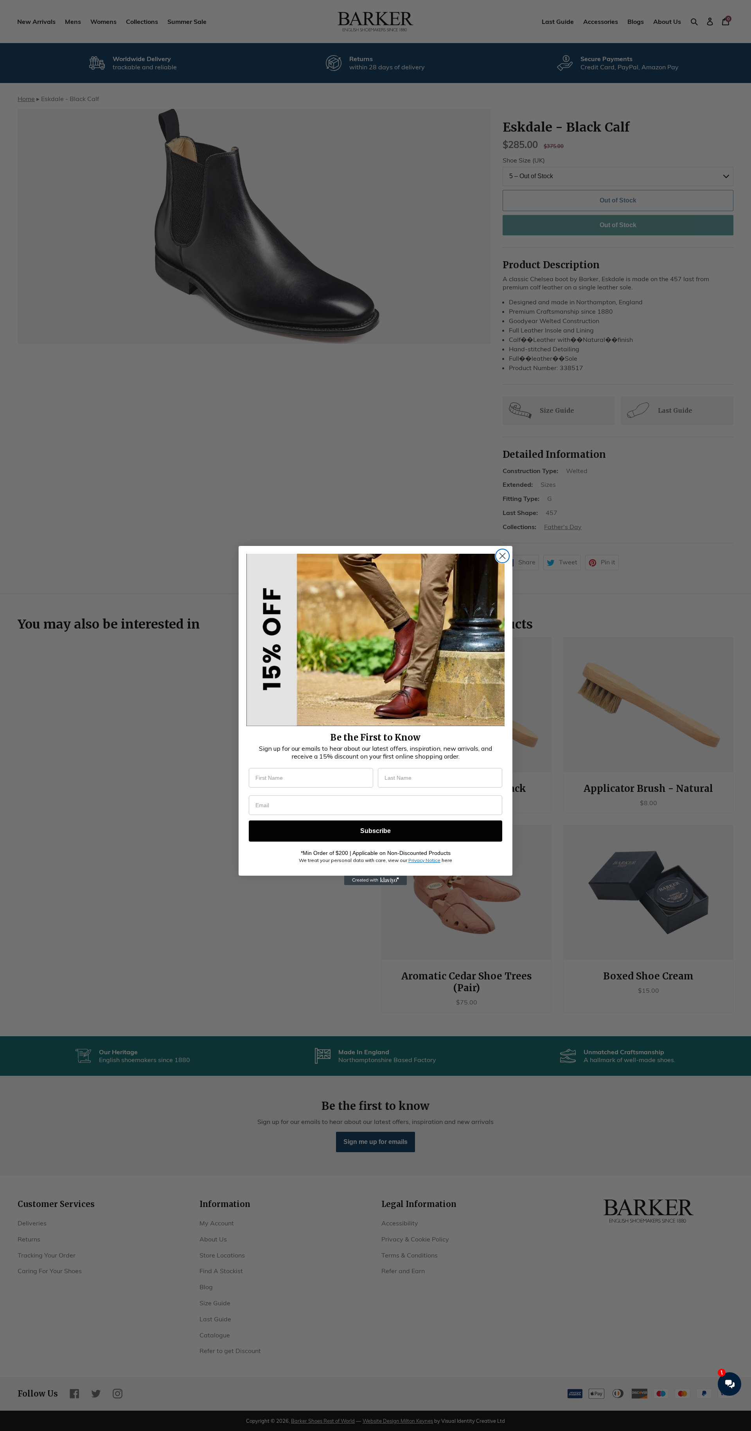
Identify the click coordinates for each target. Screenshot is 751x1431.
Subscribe (375, 831)
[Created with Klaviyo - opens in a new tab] (375, 880)
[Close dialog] (502, 556)
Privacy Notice (424, 860)
